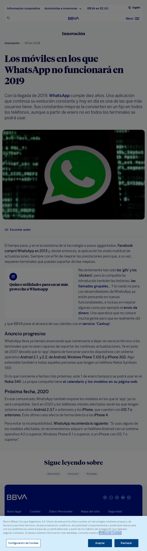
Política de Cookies (110, 532)
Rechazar (126, 543)
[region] (73, 533)
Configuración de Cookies (23, 543)
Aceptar (100, 543)
